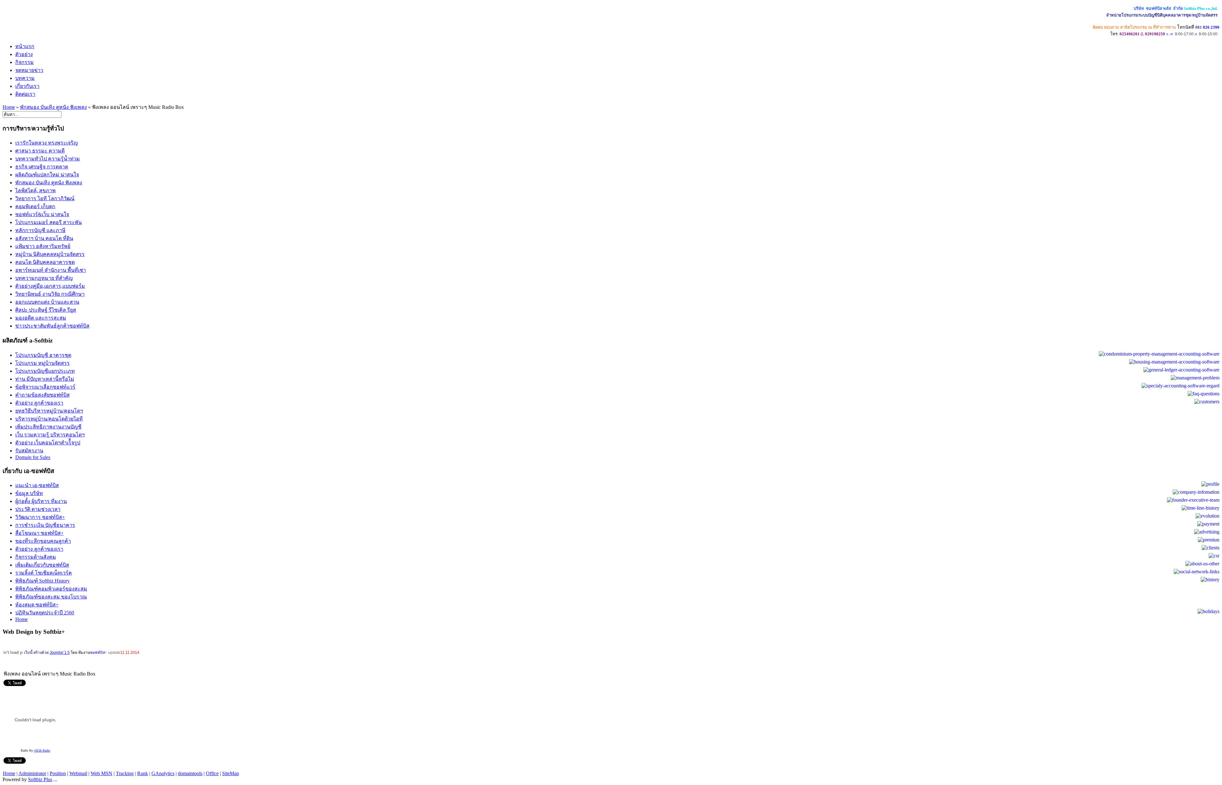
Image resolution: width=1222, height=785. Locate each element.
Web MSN (101, 773)
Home (9, 107)
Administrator (32, 773)
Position (58, 773)
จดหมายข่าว (29, 70)
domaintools (190, 773)
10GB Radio (42, 750)
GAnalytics (162, 773)
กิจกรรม (24, 62)
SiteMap (230, 773)
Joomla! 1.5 (60, 652)
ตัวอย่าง (24, 54)
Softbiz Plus (40, 779)
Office (212, 773)
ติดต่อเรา (25, 94)
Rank (142, 773)
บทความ (25, 78)
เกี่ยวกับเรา (27, 86)
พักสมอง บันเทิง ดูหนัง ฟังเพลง (53, 107)
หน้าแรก (24, 46)
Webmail (78, 773)
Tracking (125, 773)
